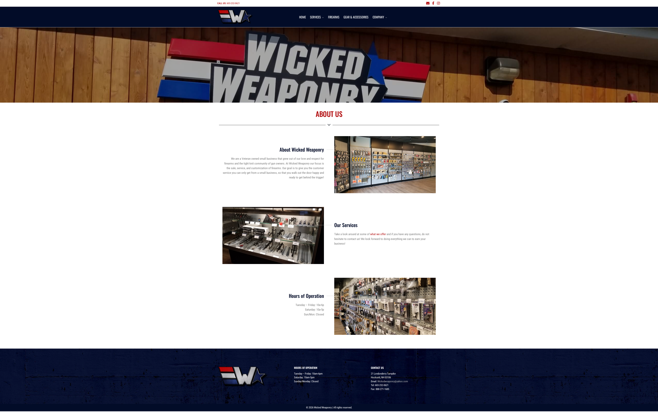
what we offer (378, 234)
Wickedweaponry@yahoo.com (392, 381)
